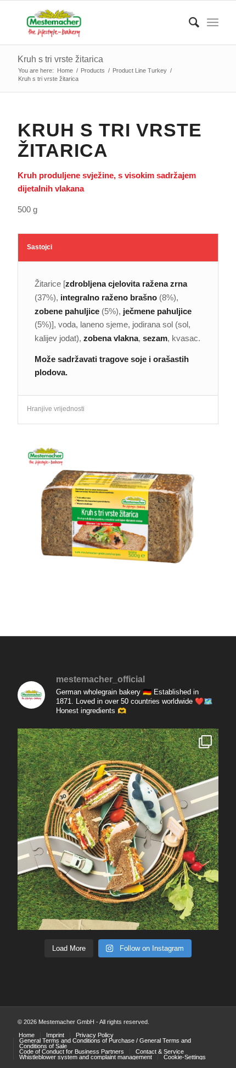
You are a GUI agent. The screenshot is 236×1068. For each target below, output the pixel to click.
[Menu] (212, 22)
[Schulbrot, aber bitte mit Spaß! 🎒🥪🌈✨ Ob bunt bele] (118, 829)
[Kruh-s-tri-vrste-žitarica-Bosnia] (118, 516)
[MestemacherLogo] (98, 23)
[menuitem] (188, 23)
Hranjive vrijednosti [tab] (56, 409)
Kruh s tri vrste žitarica (60, 59)
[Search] (188, 23)
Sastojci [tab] (39, 247)
